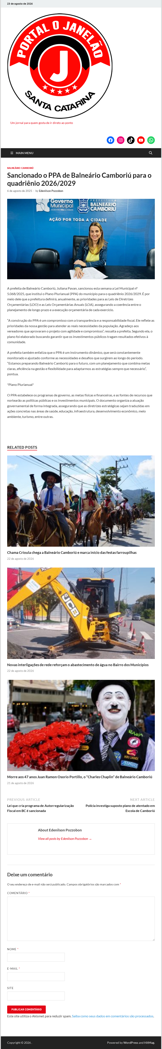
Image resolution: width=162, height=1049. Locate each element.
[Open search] (150, 153)
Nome (13, 949)
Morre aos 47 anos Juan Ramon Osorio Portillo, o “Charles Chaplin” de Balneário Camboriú (79, 777)
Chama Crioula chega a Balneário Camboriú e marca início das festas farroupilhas (71, 552)
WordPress (130, 1042)
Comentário (18, 893)
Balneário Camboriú (20, 168)
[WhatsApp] (151, 140)
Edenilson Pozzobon (51, 190)
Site (10, 988)
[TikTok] (131, 140)
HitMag (149, 1042)
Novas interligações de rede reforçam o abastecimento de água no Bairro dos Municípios (77, 665)
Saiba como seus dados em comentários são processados (112, 1016)
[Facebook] (110, 140)
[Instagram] (120, 140)
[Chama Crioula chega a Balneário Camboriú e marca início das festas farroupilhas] (81, 502)
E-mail (13, 968)
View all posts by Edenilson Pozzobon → (65, 838)
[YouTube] (141, 140)
